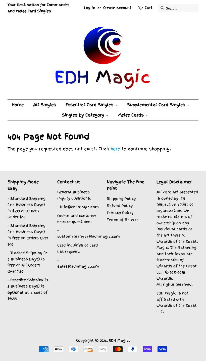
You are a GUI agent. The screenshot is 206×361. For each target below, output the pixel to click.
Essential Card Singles (90, 105)
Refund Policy (120, 205)
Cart (148, 7)
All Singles (44, 105)
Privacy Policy (120, 212)
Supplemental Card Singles (157, 105)
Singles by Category (84, 115)
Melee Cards (131, 115)
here (115, 149)
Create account (117, 7)
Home (18, 105)
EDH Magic (119, 340)
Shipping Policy (121, 198)
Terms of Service (122, 219)
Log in (89, 7)
